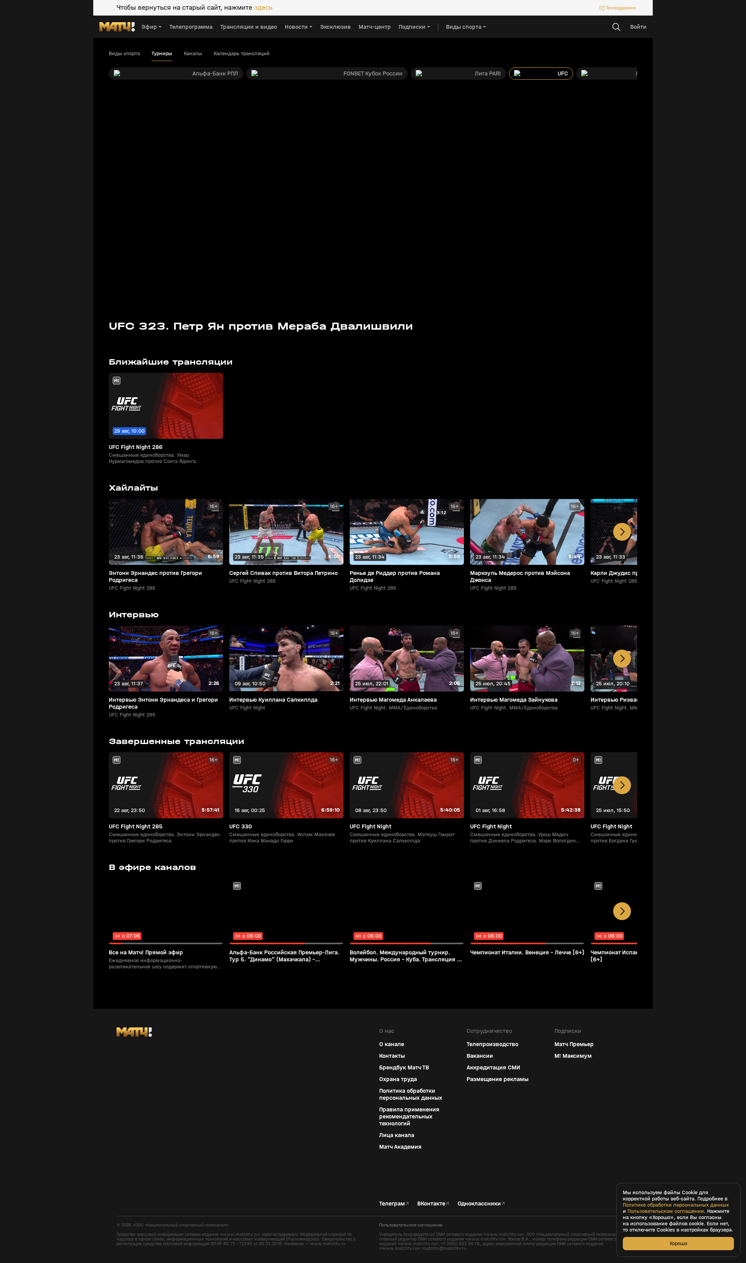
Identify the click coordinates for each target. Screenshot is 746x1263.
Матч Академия (400, 1146)
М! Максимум (573, 1055)
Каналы (193, 54)
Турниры (162, 54)
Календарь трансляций (242, 54)
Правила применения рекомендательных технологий (409, 1116)
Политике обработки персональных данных (676, 1205)
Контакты (392, 1055)
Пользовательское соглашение (411, 1225)
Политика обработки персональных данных (410, 1094)
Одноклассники (479, 1203)
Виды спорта (124, 54)
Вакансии (480, 1055)
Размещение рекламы (497, 1079)
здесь (263, 8)
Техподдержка (621, 7)
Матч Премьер (574, 1044)
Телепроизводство (492, 1044)
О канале (391, 1044)
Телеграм (392, 1203)
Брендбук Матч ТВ (404, 1067)
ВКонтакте (431, 1203)
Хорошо (678, 1243)
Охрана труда (398, 1079)
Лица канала (396, 1135)
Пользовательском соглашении (665, 1211)
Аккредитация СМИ (493, 1067)
